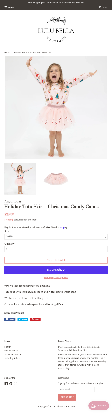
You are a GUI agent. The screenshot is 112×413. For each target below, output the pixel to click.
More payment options (56, 277)
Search (7, 347)
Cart (105, 7)
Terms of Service (12, 354)
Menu (11, 7)
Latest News (64, 341)
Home (6, 52)
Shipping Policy (12, 358)
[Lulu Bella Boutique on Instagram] (15, 384)
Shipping (8, 219)
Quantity (9, 243)
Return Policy (11, 351)
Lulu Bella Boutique (65, 406)
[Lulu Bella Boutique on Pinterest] (10, 384)
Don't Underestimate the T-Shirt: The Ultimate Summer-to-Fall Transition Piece (79, 348)
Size (6, 231)
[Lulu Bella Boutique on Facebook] (6, 384)
